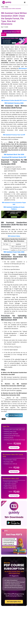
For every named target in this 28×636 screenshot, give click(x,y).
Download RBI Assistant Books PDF (14, 157)
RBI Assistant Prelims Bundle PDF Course (14, 100)
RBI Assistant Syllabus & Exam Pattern (14, 208)
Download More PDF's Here (11, 33)
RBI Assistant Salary (14, 236)
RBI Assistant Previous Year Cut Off (14, 135)
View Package (14, 447)
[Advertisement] (12, 619)
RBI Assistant (23, 68)
